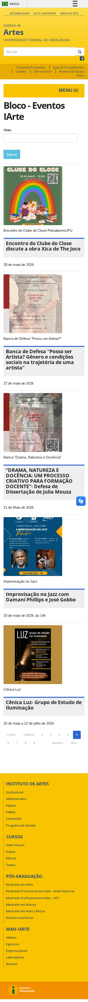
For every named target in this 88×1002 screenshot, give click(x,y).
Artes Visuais (15, 845)
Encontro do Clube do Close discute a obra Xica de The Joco (43, 246)
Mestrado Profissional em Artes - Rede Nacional (40, 891)
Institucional (14, 792)
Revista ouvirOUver (20, 918)
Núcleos (12, 964)
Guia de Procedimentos (68, 67)
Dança (10, 851)
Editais (10, 812)
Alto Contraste (45, 13)
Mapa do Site (69, 13)
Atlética (11, 937)
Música (11, 858)
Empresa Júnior (17, 951)
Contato (20, 71)
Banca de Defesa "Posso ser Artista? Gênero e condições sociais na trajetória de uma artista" (40, 359)
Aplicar (12, 154)
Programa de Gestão (21, 825)
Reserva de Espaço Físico (71, 73)
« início (11, 734)
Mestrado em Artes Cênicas (25, 911)
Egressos (12, 944)
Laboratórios (15, 957)
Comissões (14, 818)
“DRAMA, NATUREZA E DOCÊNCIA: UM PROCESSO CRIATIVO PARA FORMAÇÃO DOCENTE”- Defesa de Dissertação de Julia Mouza (39, 481)
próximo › (58, 743)
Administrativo (16, 799)
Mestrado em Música (21, 904)
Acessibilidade (19, 13)
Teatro (10, 865)
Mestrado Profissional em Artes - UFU (32, 898)
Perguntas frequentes (31, 67)
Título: (8, 130)
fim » (74, 743)
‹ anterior (28, 734)
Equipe (11, 805)
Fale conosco (43, 71)
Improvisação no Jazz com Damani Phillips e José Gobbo (41, 597)
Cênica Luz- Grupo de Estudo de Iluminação (44, 705)
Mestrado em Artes (19, 884)
